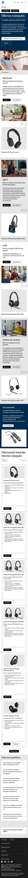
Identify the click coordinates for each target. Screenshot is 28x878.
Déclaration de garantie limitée (7, 869)
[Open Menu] (25, 2)
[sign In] (22, 2)
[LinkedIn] (2, 861)
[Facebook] (5, 861)
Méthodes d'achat (5, 847)
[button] (22, 124)
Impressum (18, 870)
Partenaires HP (4, 855)
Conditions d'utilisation (6, 868)
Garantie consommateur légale (7, 870)
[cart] (18, 2)
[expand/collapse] (9, 72)
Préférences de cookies (14, 865)
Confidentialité (4, 865)
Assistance (4, 851)
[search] (15, 2)
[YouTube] (12, 861)
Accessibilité (19, 864)
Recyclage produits (10, 864)
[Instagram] (8, 861)
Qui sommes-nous (5, 843)
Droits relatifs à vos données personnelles (12, 866)
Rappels (3, 864)
